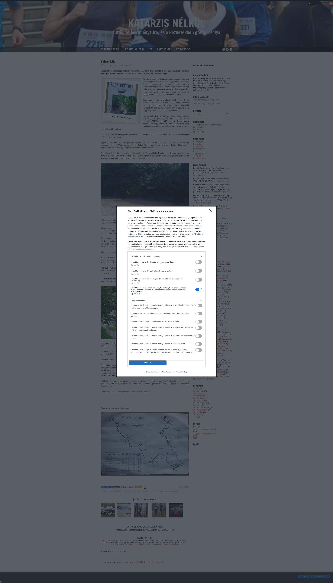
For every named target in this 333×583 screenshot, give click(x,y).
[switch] (198, 262)
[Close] (211, 211)
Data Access (166, 372)
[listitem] (166, 256)
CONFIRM (148, 363)
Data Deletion (151, 372)
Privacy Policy (181, 372)
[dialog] (166, 291)
